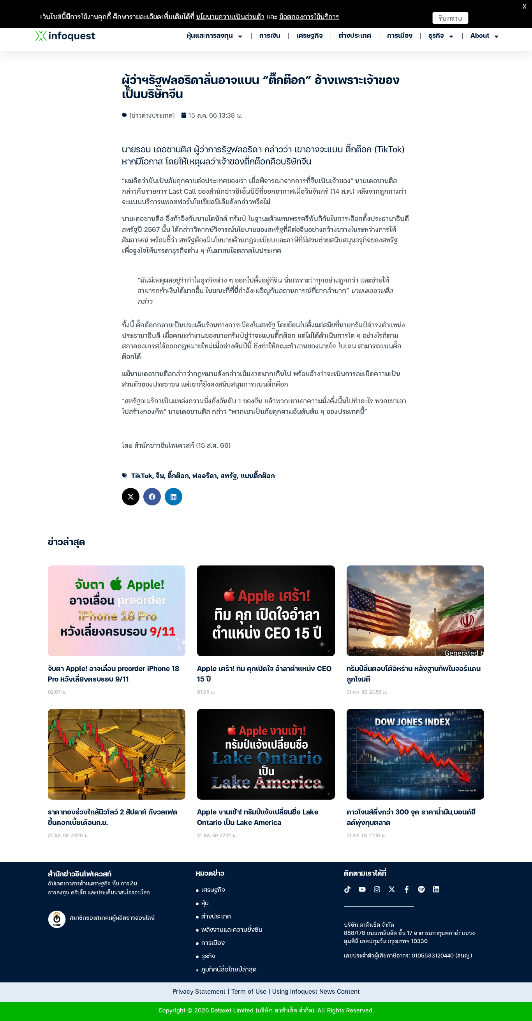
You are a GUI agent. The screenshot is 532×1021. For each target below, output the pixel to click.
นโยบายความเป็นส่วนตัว (230, 16)
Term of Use (248, 991)
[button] (130, 496)
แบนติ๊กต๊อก (257, 475)
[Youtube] (362, 889)
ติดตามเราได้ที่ (365, 874)
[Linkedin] (436, 889)
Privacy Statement (199, 991)
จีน (160, 475)
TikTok (141, 475)
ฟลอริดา (204, 475)
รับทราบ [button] (450, 17)
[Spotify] (421, 889)
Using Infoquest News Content (316, 991)
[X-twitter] (391, 889)
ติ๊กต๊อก (178, 475)
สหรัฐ (228, 475)
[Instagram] (377, 889)
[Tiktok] (347, 889)
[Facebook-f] (406, 889)
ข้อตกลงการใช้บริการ (309, 16)
